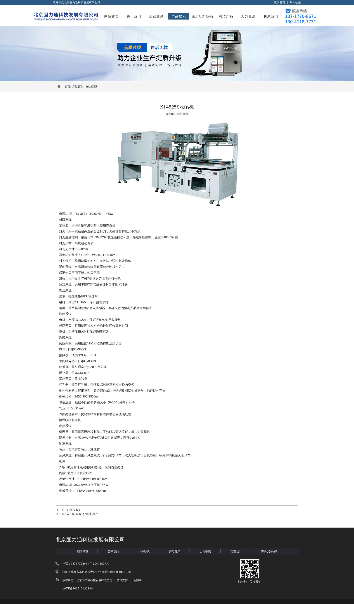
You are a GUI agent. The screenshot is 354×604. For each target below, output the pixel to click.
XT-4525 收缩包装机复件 (82, 514)
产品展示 (178, 16)
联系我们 (270, 16)
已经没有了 (74, 510)
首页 (67, 86)
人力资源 (248, 16)
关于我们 (133, 16)
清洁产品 (226, 16)
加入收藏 (295, 2)
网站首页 (111, 16)
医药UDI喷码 (202, 16)
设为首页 (279, 2)
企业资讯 (156, 16)
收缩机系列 (92, 86)
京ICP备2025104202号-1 (79, 588)
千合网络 (136, 580)
